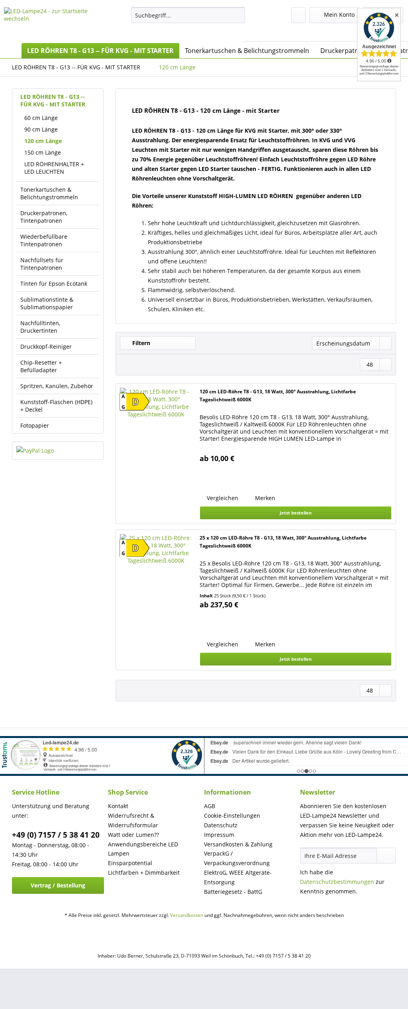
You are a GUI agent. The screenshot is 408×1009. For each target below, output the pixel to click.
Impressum (219, 834)
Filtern (140, 343)
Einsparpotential (130, 863)
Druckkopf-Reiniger (46, 346)
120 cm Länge (43, 141)
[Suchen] (237, 15)
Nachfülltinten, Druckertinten (40, 326)
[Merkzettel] (298, 15)
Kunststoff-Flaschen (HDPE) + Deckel (56, 405)
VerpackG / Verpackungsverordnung (237, 858)
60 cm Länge (41, 118)
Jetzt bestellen (296, 513)
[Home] (12, 50)
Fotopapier (34, 425)
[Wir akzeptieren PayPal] (57, 450)
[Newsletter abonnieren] (386, 856)
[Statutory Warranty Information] (243, 476)
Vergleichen (221, 498)
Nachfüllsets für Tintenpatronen (41, 263)
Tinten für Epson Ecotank (53, 283)
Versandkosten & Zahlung (238, 844)
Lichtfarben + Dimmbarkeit (144, 872)
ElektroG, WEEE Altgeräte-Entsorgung (238, 877)
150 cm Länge (42, 152)
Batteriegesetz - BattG (233, 891)
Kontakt (118, 806)
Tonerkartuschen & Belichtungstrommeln (49, 193)
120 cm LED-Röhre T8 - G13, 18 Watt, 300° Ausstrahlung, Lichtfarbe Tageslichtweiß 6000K (278, 395)
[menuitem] (188, 19)
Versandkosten (186, 915)
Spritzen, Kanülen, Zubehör (56, 386)
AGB (209, 806)
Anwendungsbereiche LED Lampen (143, 849)
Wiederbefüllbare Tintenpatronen (43, 240)
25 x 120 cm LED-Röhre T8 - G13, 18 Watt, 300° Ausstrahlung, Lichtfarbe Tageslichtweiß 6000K (283, 541)
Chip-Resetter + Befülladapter (41, 366)
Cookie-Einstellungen (232, 815)
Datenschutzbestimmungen (337, 881)
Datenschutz (220, 825)
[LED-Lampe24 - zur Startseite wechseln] (52, 23)
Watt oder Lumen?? (133, 834)
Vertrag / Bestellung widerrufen (58, 887)
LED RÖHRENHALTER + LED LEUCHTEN (54, 167)
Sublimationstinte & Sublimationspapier (46, 303)
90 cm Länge (41, 129)
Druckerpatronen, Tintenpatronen (43, 216)
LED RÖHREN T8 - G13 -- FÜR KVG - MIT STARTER (52, 100)
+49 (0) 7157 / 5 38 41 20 (56, 835)
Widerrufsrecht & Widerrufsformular (133, 820)
